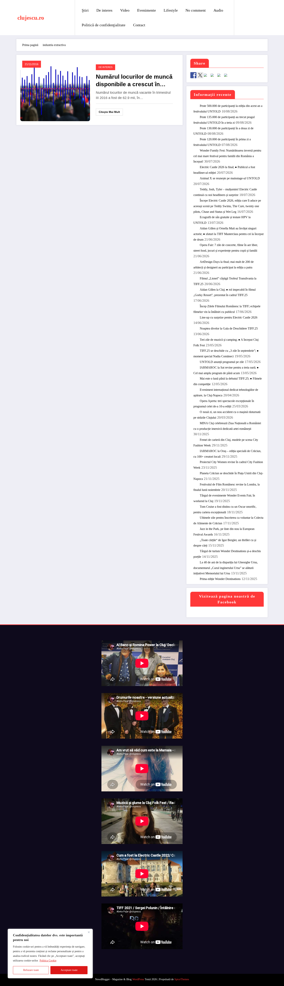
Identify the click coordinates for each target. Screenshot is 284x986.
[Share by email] (227, 77)
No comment (195, 10)
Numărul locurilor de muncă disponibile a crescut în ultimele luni (134, 80)
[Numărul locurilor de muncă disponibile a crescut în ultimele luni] (55, 89)
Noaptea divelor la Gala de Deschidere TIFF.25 (229, 328)
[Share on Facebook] (193, 75)
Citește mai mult (109, 111)
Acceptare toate (69, 970)
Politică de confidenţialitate (103, 25)
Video (124, 10)
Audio (218, 10)
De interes (104, 10)
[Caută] (241, 17)
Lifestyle (171, 10)
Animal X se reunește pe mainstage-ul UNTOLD (230, 178)
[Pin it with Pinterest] (214, 77)
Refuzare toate (31, 970)
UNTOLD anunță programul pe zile (222, 362)
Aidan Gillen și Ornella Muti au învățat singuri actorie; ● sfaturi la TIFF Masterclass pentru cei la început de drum (228, 234)
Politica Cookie (48, 960)
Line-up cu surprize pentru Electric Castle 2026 (228, 317)
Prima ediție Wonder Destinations (220, 579)
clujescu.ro (30, 17)
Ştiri (85, 10)
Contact (139, 25)
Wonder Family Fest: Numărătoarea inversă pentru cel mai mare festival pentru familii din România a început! (227, 156)
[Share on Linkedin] (220, 77)
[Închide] (88, 932)
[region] (50, 953)
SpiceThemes (181, 979)
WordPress (138, 979)
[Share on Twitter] (200, 75)
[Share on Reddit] (207, 77)
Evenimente (146, 10)
